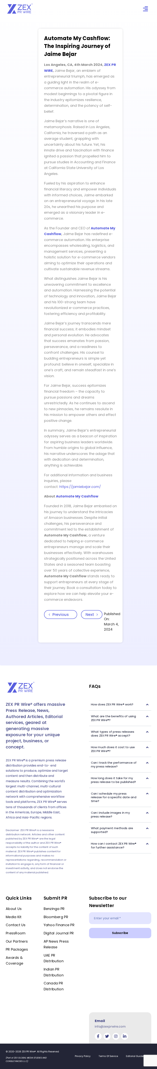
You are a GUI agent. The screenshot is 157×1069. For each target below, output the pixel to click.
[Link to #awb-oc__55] (145, 9)
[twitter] (107, 1036)
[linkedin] (124, 1036)
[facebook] (98, 1036)
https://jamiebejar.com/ (80, 486)
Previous (60, 614)
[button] (120, 704)
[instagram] (115, 1036)
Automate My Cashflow (77, 496)
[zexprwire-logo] (20, 4)
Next (90, 614)
